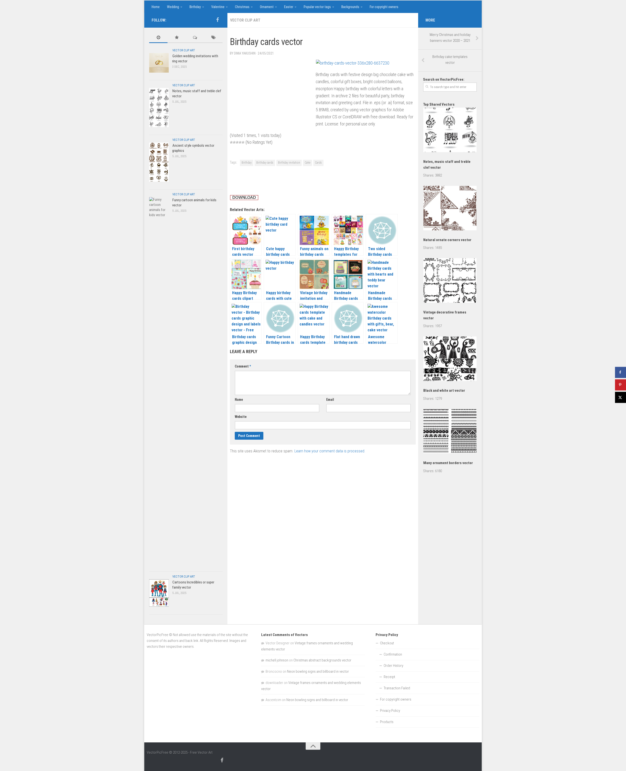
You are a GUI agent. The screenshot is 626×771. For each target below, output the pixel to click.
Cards (318, 162)
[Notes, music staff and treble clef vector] (159, 107)
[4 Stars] (240, 142)
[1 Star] (231, 142)
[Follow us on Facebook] (217, 19)
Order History (393, 665)
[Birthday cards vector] (353, 63)
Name (239, 400)
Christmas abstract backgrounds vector (322, 660)
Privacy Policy (390, 710)
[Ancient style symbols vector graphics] (159, 162)
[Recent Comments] (195, 38)
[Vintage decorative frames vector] (450, 281)
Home (156, 7)
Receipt (389, 677)
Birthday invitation (289, 162)
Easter (288, 7)
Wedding (173, 7)
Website (240, 417)
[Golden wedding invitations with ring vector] (159, 63)
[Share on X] (620, 397)
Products (386, 722)
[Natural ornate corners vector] (450, 209)
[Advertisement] (319, 32)
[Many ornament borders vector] (450, 432)
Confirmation (393, 654)
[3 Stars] (237, 142)
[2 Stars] (234, 142)
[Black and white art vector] (450, 359)
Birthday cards (264, 162)
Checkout (387, 643)
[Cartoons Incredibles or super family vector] (159, 593)
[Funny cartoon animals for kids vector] (159, 380)
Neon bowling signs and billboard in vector (318, 671)
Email (330, 400)
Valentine (217, 7)
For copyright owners (384, 7)
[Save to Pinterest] (620, 384)
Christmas (242, 7)
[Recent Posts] (158, 38)
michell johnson (277, 660)
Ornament (267, 7)
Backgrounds (350, 7)
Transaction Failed (397, 688)
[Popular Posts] (177, 38)
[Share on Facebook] (620, 372)
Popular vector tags (317, 7)
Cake (307, 162)
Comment (243, 366)
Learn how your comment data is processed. (329, 451)
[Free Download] (244, 198)
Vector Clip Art (245, 20)
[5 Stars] (243, 142)
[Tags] (213, 38)
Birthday (195, 7)
